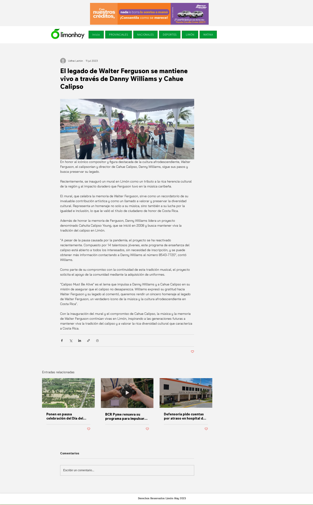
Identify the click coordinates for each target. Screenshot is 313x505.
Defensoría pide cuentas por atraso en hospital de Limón (184, 416)
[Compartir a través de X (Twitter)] (70, 340)
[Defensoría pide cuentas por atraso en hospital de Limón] (186, 393)
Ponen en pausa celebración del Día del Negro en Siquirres (64, 416)
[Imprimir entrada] (97, 340)
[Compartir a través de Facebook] (62, 340)
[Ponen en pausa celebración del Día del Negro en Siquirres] (68, 393)
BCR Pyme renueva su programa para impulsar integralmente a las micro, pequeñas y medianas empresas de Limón (126, 416)
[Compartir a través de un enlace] (88, 340)
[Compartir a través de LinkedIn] (79, 340)
